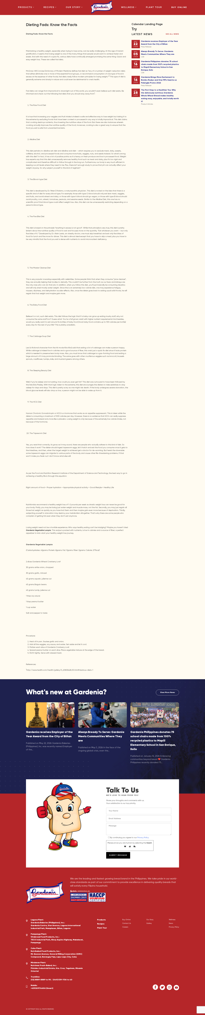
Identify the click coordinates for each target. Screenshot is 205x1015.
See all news (172, 34)
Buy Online (179, 7)
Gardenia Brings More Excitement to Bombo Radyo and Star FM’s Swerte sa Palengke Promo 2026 (159, 81)
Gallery (149, 923)
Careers (125, 927)
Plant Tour (154, 7)
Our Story (73, 7)
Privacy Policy (143, 838)
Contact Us (126, 923)
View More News (167, 692)
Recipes (49, 7)
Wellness (127, 7)
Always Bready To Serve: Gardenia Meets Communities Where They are (157, 54)
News (171, 923)
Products (25, 7)
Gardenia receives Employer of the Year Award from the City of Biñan (159, 44)
